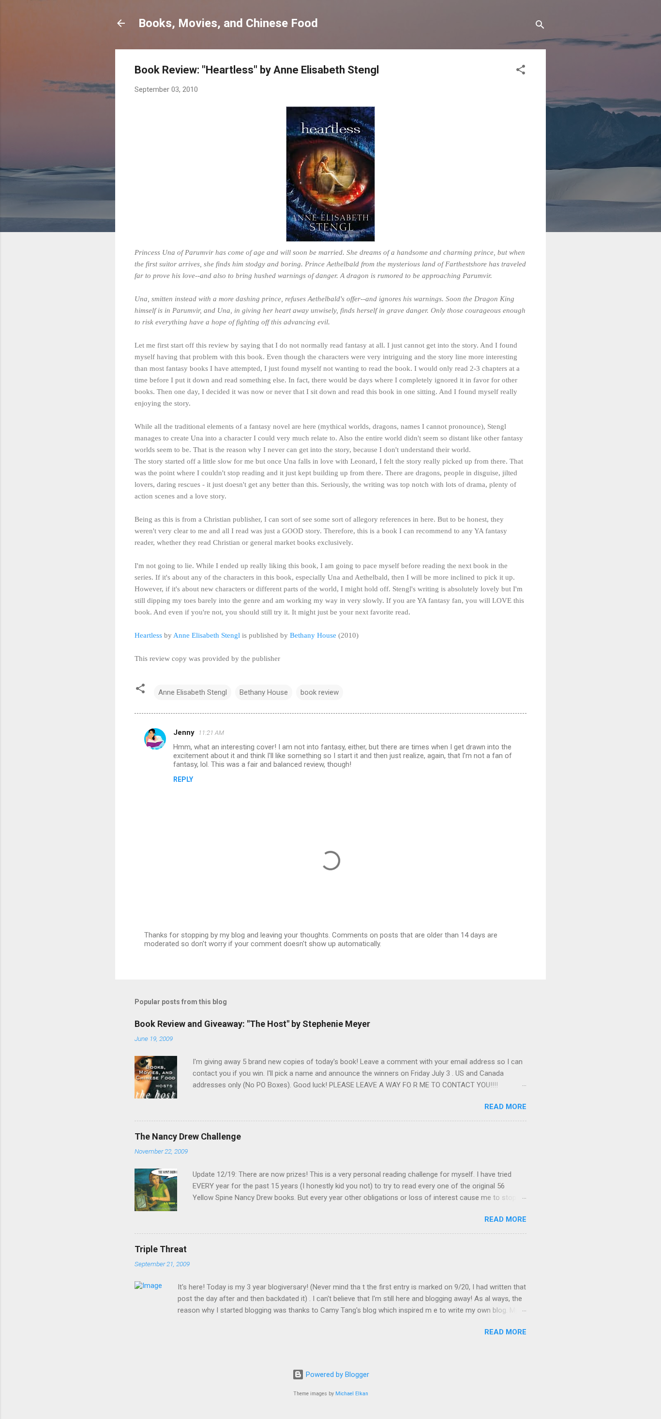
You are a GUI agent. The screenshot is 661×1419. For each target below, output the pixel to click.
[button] (520, 71)
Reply (183, 779)
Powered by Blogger (336, 1374)
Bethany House (313, 635)
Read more (505, 1106)
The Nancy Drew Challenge (188, 1136)
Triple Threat (161, 1249)
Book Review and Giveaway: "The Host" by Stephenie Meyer (252, 1024)
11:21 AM (211, 732)
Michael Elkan (351, 1393)
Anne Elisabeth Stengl (206, 635)
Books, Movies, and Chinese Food (228, 23)
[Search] (540, 26)
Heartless (148, 635)
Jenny (184, 732)
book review (319, 692)
